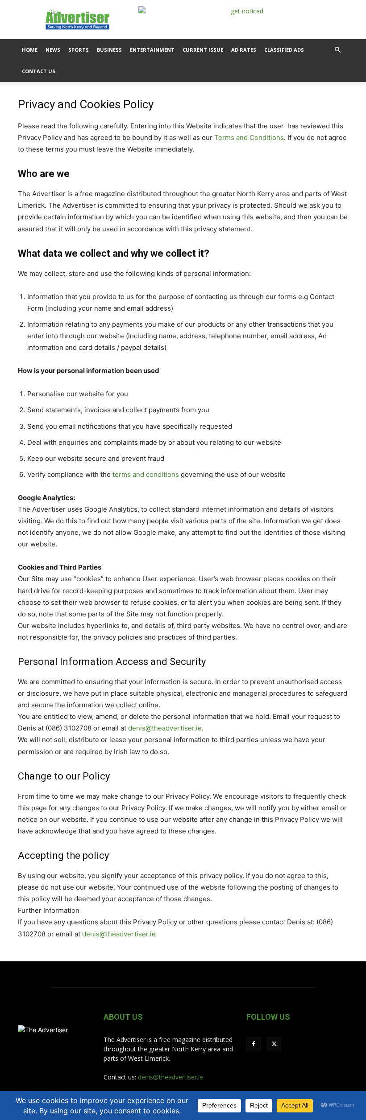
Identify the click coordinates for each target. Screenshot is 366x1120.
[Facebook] (253, 1044)
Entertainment (152, 49)
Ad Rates (243, 49)
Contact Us (38, 71)
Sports (78, 49)
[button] (337, 50)
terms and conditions (145, 474)
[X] (274, 1044)
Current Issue (203, 49)
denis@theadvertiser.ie (165, 728)
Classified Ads (284, 49)
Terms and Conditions (249, 137)
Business (109, 49)
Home (29, 49)
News (53, 49)
